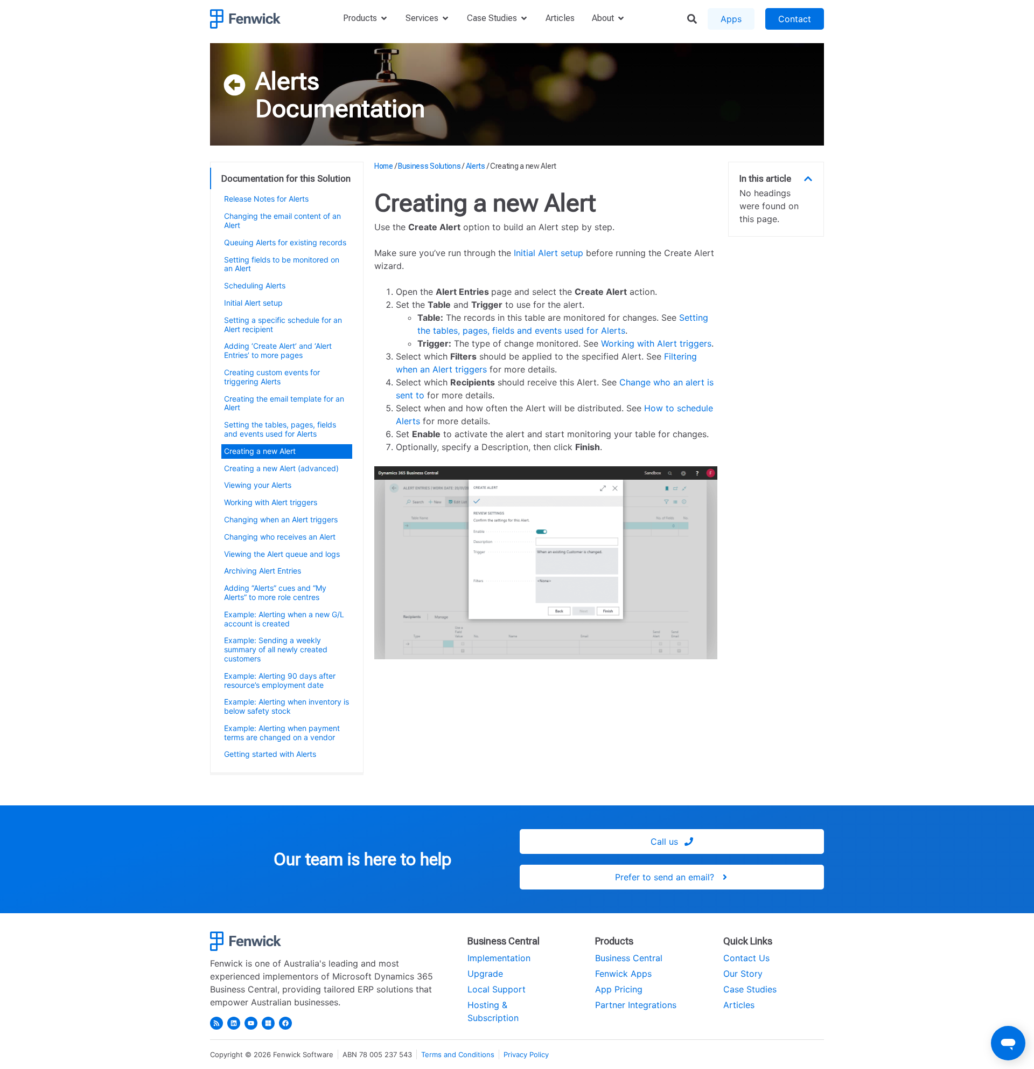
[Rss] (216, 1023)
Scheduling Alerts (254, 285)
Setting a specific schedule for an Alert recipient (283, 324)
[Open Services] (445, 18)
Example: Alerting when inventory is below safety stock (286, 706)
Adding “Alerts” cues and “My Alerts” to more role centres (275, 592)
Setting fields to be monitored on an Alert (281, 264)
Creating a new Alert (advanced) (281, 468)
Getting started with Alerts (270, 753)
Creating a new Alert (260, 451)
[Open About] (621, 18)
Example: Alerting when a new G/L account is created (284, 619)
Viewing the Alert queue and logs (282, 553)
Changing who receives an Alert (280, 536)
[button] (808, 178)
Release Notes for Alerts (266, 198)
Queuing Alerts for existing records (285, 242)
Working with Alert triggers (270, 502)
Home (383, 166)
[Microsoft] (268, 1023)
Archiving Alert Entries (262, 570)
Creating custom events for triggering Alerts (272, 377)
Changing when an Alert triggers (281, 519)
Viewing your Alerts (257, 484)
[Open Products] (384, 18)
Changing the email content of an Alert (282, 220)
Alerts (287, 80)
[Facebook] (285, 1023)
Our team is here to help (362, 859)
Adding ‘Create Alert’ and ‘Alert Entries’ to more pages (278, 350)
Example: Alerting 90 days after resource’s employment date (280, 680)
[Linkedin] (233, 1023)
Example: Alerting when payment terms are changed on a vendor (282, 732)
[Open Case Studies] (524, 18)
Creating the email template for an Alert (284, 403)
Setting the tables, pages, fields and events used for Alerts (280, 429)
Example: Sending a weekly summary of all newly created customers (275, 649)
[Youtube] (250, 1023)
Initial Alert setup (253, 302)
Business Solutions (429, 166)
